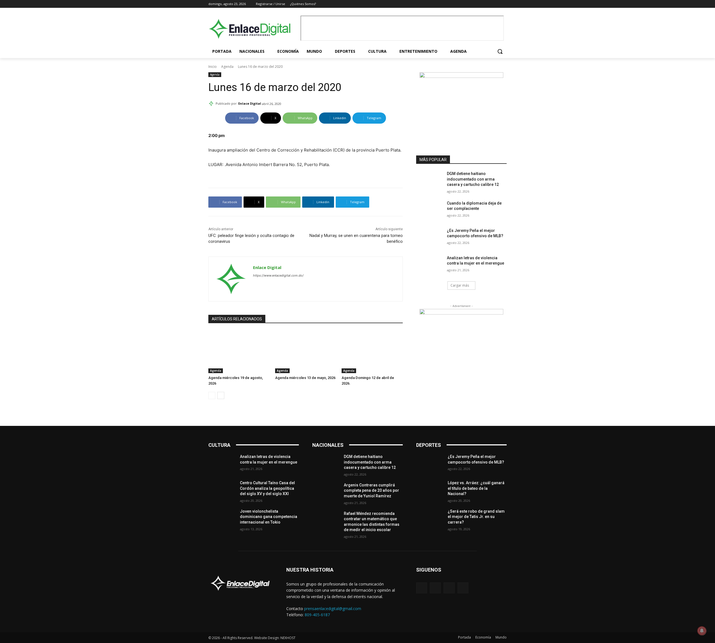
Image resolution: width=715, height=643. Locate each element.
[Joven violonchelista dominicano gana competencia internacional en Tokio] (221, 518)
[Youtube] (503, 4)
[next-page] (220, 395)
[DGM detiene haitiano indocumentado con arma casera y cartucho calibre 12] (429, 180)
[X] (495, 4)
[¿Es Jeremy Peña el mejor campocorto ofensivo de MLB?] (429, 237)
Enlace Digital (249, 103)
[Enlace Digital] (253, 29)
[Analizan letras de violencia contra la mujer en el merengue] (429, 264)
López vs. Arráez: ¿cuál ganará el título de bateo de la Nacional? (476, 488)
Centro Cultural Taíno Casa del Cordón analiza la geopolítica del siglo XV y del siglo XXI (267, 488)
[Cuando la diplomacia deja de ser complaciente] (429, 210)
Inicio (212, 66)
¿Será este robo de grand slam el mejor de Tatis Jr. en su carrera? (476, 516)
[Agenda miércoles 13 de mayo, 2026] (305, 351)
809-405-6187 (317, 614)
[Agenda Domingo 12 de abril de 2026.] (372, 351)
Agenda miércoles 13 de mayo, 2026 (305, 378)
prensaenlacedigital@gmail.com (332, 608)
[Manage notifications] (701, 630)
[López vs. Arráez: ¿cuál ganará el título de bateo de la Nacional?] (429, 489)
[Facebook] (480, 4)
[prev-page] (211, 395)
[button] (500, 51)
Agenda (227, 66)
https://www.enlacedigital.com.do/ (278, 275)
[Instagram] (488, 4)
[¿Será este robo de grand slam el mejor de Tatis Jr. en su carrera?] (429, 518)
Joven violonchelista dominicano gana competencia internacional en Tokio (268, 516)
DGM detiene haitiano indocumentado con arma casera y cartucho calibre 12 (473, 179)
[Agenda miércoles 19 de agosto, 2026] (239, 351)
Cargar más (460, 285)
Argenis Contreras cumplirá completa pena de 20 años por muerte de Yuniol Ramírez (371, 490)
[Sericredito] (461, 76)
